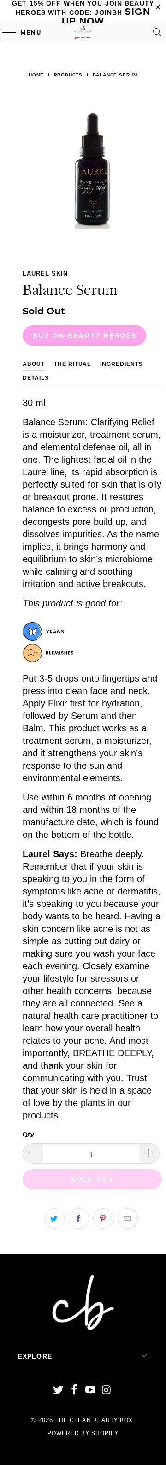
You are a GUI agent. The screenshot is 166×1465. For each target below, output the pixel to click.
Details (36, 378)
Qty (28, 1134)
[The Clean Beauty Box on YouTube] (91, 1390)
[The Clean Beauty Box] (83, 32)
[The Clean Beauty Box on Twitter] (58, 1390)
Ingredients (121, 364)
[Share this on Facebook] (79, 1218)
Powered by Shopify (83, 1433)
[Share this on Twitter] (54, 1218)
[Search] (157, 32)
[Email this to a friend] (128, 1218)
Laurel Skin (45, 273)
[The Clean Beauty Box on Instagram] (106, 1390)
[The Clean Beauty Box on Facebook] (75, 1390)
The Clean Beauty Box (94, 1420)
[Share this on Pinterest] (103, 1218)
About (34, 364)
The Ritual (72, 364)
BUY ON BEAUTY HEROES (84, 335)
